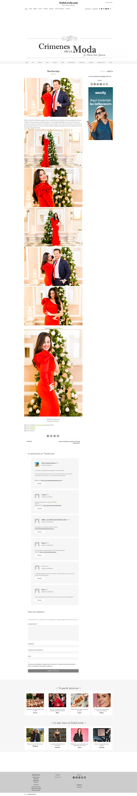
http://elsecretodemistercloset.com (44, 528)
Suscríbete (79, 787)
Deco (47, 62)
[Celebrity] (57, 741)
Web (29, 656)
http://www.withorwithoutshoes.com (51, 480)
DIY (33, 62)
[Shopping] (35, 741)
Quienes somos (36, 777)
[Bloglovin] (101, 84)
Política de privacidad (36, 788)
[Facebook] (99, 9)
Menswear (82, 62)
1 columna (103, 70)
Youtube (91, 62)
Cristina (43, 494)
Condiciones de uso (36, 787)
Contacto (36, 782)
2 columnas (110, 70)
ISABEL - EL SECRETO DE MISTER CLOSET (54, 519)
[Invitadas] (102, 741)
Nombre (31, 644)
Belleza (35, 8)
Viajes (62, 62)
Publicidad (36, 778)
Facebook (32, 428)
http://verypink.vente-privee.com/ (52, 505)
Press (110, 62)
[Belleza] (102, 706)
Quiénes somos (101, 62)
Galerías (51, 8)
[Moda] (57, 706)
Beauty (40, 62)
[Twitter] (101, 9)
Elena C (57, 421)
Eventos (68, 8)
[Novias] (35, 706)
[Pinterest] (104, 9)
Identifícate (88, 9)
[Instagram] (106, 9)
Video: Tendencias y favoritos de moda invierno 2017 (69, 442)
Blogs (26, 9)
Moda (30, 8)
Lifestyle (46, 8)
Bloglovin (32, 427)
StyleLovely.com (68, 3)
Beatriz (43, 543)
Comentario (33, 624)
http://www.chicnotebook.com (48, 552)
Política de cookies (36, 790)
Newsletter (95, 9)
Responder (39, 483)
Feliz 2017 (29, 441)
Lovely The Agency (59, 8)
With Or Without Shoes (48, 463)
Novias (40, 8)
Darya (43, 589)
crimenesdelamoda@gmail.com (99, 76)
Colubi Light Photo (57, 328)
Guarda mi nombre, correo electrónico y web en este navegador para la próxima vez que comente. (51, 665)
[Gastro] (79, 706)
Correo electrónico (36, 650)
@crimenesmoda (40, 425)
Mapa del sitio (36, 780)
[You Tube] (108, 9)
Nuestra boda (71, 62)
